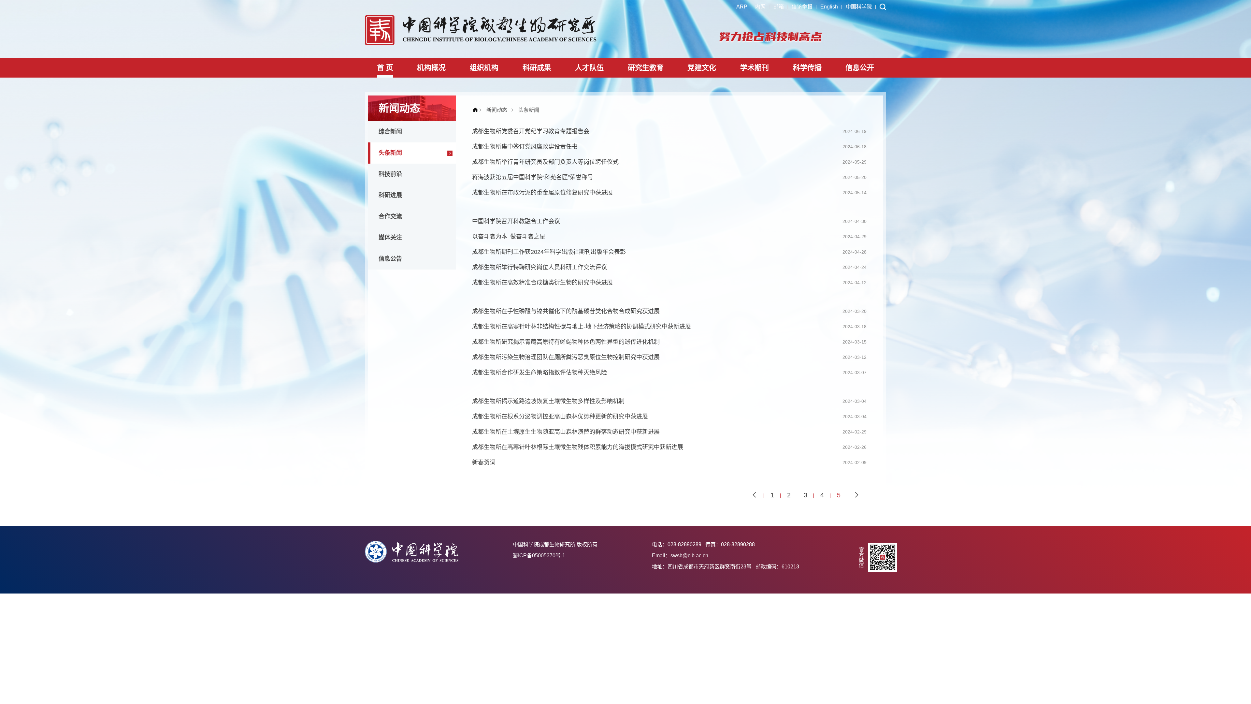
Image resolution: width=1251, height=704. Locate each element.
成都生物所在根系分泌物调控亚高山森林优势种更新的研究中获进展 (560, 416)
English (829, 6)
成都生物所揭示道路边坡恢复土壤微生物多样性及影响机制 (548, 401)
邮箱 (778, 6)
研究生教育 (646, 68)
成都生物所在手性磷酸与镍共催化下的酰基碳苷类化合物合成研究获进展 (566, 311)
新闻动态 (496, 110)
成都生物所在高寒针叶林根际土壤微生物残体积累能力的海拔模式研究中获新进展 (577, 447)
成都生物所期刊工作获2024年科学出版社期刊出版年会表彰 (549, 252)
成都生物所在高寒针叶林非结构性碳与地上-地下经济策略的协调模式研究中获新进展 (581, 326)
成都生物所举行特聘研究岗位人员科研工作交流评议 (539, 267)
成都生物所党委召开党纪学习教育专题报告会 (530, 131)
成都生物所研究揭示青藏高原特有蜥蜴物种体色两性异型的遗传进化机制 (566, 342)
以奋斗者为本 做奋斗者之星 (508, 236)
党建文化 (701, 68)
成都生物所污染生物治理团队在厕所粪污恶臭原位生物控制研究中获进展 (566, 357)
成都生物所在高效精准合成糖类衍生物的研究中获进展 (542, 282)
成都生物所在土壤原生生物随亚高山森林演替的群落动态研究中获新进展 (566, 432)
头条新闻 (390, 153)
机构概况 (431, 68)
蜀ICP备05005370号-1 (539, 555)
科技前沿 (390, 174)
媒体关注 (390, 237)
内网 (760, 6)
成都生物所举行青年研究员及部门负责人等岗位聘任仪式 (545, 162)
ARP (741, 6)
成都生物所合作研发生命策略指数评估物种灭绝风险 (539, 372)
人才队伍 (589, 68)
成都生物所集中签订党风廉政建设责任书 (525, 146)
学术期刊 (754, 68)
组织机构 (484, 68)
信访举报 (802, 6)
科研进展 (390, 195)
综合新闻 (390, 131)
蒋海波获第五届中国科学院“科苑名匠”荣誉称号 (532, 177)
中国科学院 (859, 6)
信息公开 (859, 68)
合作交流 (390, 216)
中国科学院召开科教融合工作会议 (516, 221)
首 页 (385, 68)
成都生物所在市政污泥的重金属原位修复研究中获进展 (542, 192)
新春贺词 (484, 462)
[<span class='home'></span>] (477, 110)
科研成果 (537, 68)
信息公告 (390, 259)
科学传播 (807, 68)
